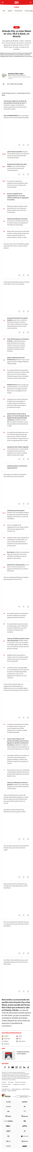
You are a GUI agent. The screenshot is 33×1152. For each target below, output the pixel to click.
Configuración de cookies (19, 1084)
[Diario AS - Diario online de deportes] (16, 2)
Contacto (4, 1082)
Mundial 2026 (18, 11)
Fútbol (16, 7)
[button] (3, 84)
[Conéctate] (30, 2)
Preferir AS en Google (16, 84)
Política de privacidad (20, 1082)
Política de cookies (6, 1084)
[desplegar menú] (2, 2)
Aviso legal (10, 1082)
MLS (4, 11)
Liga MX (10, 11)
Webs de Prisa (23, 1096)
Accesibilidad (5, 1086)
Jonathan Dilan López (15, 74)
